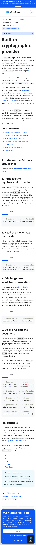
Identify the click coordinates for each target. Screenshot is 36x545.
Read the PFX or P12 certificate (15, 139)
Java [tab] (11, 212)
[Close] (34, 4)
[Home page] (3, 19)
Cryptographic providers (9, 500)
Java (6, 461)
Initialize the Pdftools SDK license (16, 133)
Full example (9, 150)
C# (6, 458)
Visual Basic (9, 467)
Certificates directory (9, 101)
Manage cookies (18, 540)
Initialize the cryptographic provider (16, 136)
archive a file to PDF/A (18, 481)
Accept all (18, 531)
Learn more (18, 6)
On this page (7, 33)
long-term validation (21, 287)
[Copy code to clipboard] (32, 218)
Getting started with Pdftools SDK (15, 441)
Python (7, 464)
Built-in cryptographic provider (12, 496)
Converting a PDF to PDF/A (12, 476)
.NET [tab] (4, 212)
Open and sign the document (14, 147)
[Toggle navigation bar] (3, 12)
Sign (18, 493)
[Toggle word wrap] (28, 218)
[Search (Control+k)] (31, 12)
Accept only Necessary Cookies (18, 535)
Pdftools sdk (11, 493)
